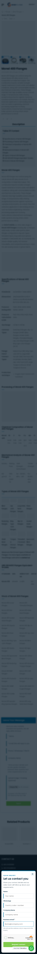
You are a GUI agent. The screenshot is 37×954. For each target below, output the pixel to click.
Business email (9, 920)
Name (5, 892)
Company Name (9, 910)
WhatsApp (7, 901)
